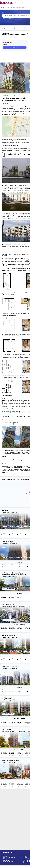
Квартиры (19, 531)
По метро (25, 857)
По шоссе (25, 856)
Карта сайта (26, 861)
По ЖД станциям (8, 861)
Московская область (9, 857)
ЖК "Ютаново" (6, 729)
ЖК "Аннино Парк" (8, 542)
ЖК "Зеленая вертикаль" (10, 667)
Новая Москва (7, 858)
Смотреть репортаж (9, 526)
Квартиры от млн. (19, 624)
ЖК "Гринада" (6, 510)
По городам (6, 860)
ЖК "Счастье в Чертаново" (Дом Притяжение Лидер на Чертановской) (14, 573)
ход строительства (23, 526)
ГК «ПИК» (5, 399)
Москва (8, 7)
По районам (26, 858)
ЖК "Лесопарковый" (8, 635)
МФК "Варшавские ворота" (11, 760)
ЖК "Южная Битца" (8, 604)
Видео (5, 28)
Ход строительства (17, 28)
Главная (2, 7)
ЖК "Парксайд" (7, 698)
